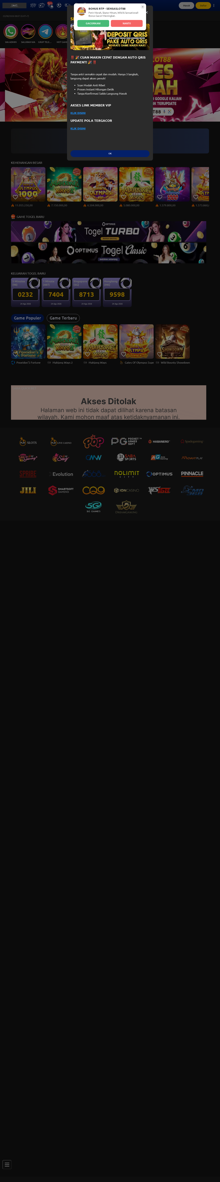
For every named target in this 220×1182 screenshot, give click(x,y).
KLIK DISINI (78, 113)
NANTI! (127, 23)
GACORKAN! (93, 23)
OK (110, 153)
